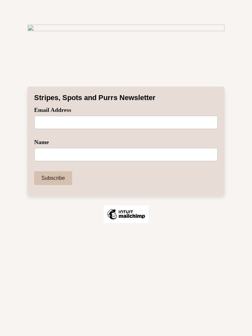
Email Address (55, 109)
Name (41, 142)
